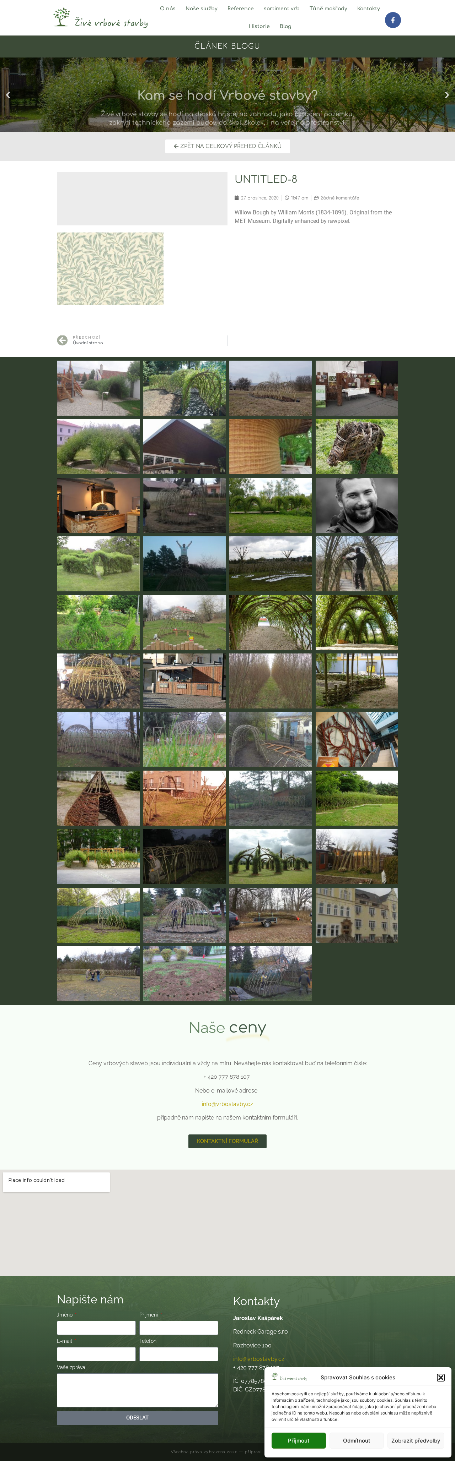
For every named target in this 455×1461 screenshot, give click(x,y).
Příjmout (299, 1440)
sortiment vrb (282, 8)
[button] (440, 1377)
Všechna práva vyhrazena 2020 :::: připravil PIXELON (227, 1452)
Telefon (147, 1341)
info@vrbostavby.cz (227, 1104)
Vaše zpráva (71, 1367)
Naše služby (202, 8)
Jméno (65, 1315)
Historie (259, 26)
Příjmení (149, 1315)
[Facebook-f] (393, 20)
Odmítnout (356, 1440)
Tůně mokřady (328, 8)
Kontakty (368, 8)
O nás (168, 8)
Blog (285, 26)
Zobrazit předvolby (415, 1440)
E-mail (65, 1341)
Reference (241, 8)
